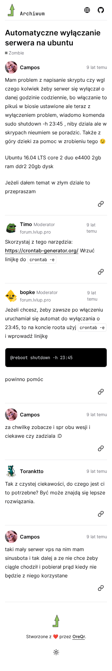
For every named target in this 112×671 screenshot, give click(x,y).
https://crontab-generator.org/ (41, 250)
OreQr (78, 636)
